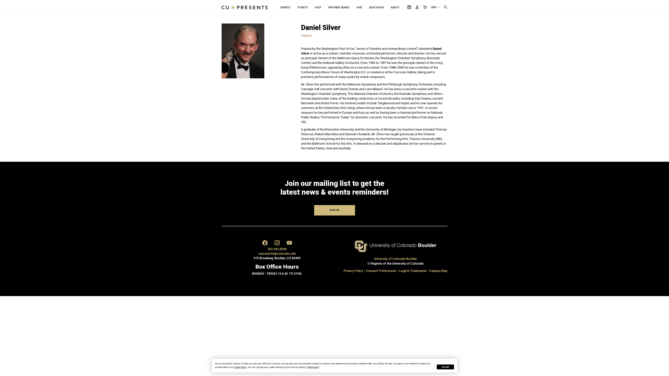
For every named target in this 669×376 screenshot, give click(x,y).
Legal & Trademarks (413, 271)
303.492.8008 (277, 249)
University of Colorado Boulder (395, 259)
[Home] (245, 7)
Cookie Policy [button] (240, 367)
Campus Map (438, 271)
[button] (265, 242)
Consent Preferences (381, 271)
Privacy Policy (353, 271)
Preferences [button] (313, 367)
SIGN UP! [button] (334, 210)
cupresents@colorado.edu (277, 253)
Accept (445, 367)
